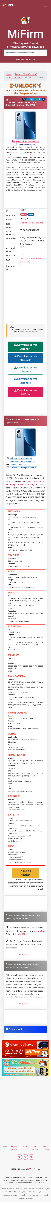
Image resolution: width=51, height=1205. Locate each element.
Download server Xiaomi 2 (27, 358)
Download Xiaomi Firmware (25, 1189)
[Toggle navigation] (45, 5)
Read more (23, 954)
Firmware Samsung (32, 1195)
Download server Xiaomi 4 (27, 380)
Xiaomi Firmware (8, 1189)
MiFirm (11, 5)
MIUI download (41, 1189)
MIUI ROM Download (15, 1192)
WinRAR (22, 934)
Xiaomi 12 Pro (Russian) (26, 74)
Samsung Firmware (40, 1192)
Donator (24, 1146)
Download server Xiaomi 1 (27, 346)
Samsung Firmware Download (14, 1195)
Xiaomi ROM (27, 1192)
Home (9, 74)
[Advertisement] (27, 200)
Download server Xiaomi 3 (27, 369)
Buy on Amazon (26, 872)
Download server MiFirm (27, 392)
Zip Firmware (15, 77)
